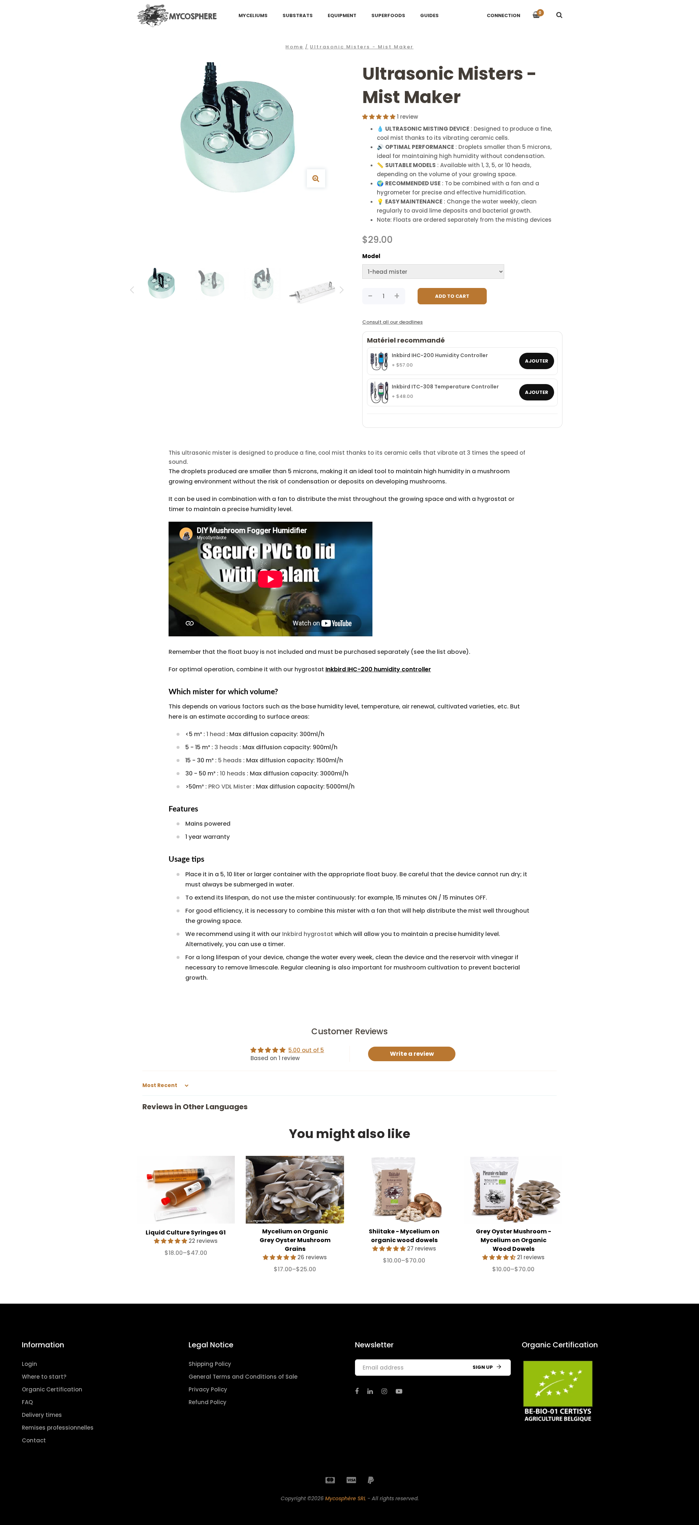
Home (294, 46)
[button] (379, 117)
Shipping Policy (210, 1364)
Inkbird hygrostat (307, 934)
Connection (503, 15)
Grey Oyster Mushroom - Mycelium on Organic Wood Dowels (513, 1240)
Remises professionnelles (58, 1427)
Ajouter (536, 360)
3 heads (226, 747)
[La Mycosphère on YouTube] (399, 1391)
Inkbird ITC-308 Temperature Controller (445, 387)
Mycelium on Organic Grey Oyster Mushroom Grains (295, 1240)
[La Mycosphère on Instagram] (384, 1391)
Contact (34, 1440)
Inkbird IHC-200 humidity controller (378, 669)
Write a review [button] (412, 1054)
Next (341, 291)
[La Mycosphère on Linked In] (370, 1391)
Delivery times (42, 1415)
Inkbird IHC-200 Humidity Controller (440, 355)
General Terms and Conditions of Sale (243, 1376)
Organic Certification (52, 1389)
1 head (215, 734)
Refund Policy (207, 1402)
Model (371, 256)
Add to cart (452, 296)
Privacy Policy (208, 1389)
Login (29, 1364)
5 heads (230, 760)
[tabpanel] (185, 1209)
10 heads (232, 773)
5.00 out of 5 (306, 1050)
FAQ (27, 1402)
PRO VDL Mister (230, 786)
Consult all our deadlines (392, 322)
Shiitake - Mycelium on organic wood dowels (404, 1235)
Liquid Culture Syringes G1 (186, 1232)
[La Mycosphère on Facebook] (357, 1391)
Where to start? (44, 1376)
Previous (132, 291)
